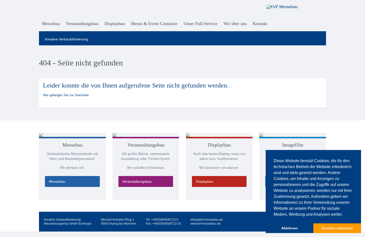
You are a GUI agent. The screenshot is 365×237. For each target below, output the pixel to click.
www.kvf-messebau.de (205, 223)
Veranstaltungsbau (82, 23)
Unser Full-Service (200, 23)
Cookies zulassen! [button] (337, 228)
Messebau (51, 23)
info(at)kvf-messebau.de (206, 219)
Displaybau (115, 23)
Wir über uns (235, 23)
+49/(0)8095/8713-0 (164, 219)
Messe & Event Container (154, 23)
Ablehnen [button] (289, 228)
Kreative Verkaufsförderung (66, 39)
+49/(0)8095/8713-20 (166, 223)
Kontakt (260, 23)
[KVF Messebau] (292, 7)
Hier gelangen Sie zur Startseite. (66, 95)
